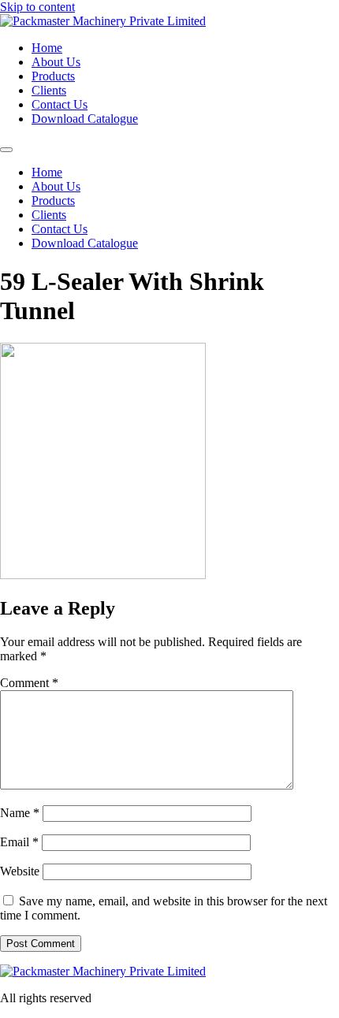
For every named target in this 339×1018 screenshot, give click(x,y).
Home (47, 47)
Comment (29, 682)
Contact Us (60, 104)
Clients (49, 90)
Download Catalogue (85, 118)
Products (53, 76)
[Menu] (6, 149)
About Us (56, 62)
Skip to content (37, 6)
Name (19, 812)
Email (19, 842)
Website (19, 871)
